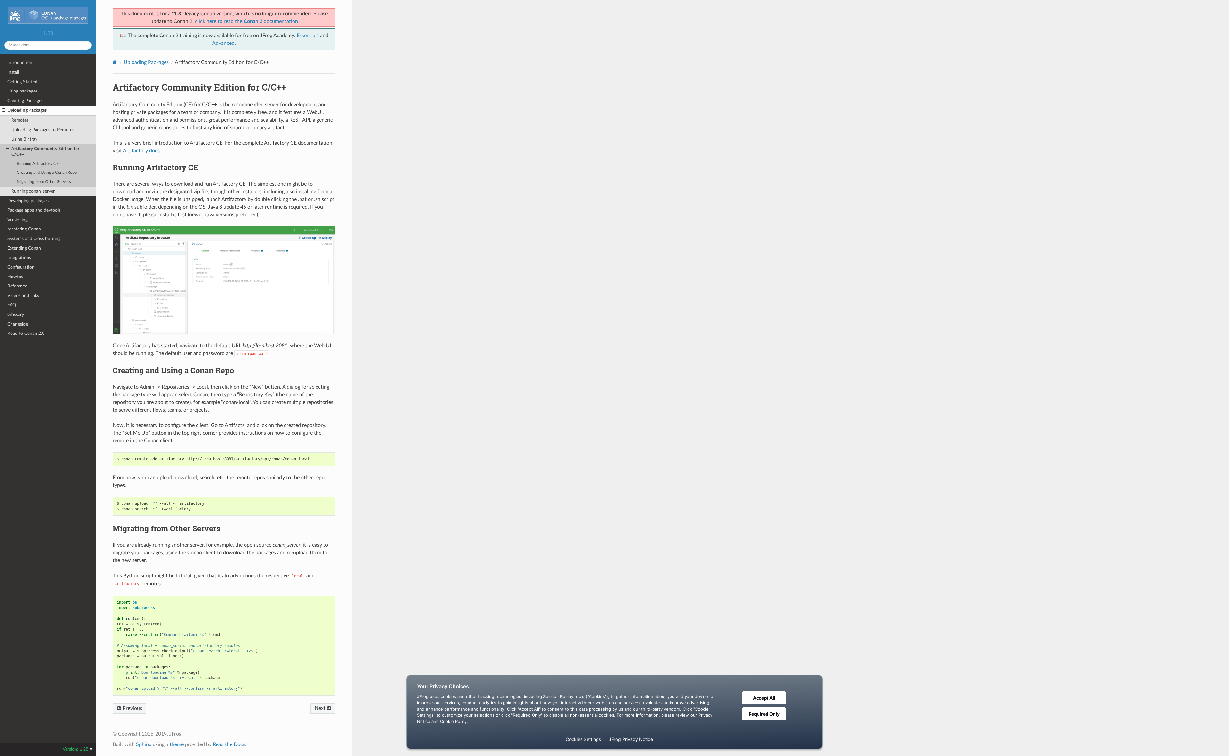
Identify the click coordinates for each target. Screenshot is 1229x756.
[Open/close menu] (3, 110)
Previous (131, 708)
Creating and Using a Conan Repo (47, 173)
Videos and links (23, 295)
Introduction (19, 62)
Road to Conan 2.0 (25, 333)
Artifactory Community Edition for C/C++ (45, 151)
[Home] (115, 62)
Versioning (17, 219)
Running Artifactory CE (38, 164)
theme (177, 744)
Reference (17, 286)
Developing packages (28, 200)
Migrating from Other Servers (44, 182)
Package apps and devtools (33, 210)
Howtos (15, 276)
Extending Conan (24, 248)
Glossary (15, 314)
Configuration (21, 267)
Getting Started (22, 81)
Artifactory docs (141, 150)
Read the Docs (229, 744)
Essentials (308, 35)
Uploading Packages (27, 110)
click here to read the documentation (246, 21)
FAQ (11, 304)
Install (13, 72)
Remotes (19, 120)
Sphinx (143, 744)
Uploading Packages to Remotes (42, 129)
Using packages (22, 91)
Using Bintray (24, 139)
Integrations (19, 257)
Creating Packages (25, 100)
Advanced (223, 43)
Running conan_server (33, 191)
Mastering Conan (24, 229)
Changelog (17, 324)
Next (321, 708)
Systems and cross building (33, 238)
